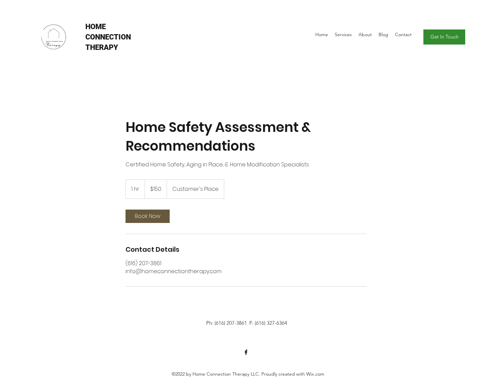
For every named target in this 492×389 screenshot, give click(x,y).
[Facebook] (246, 352)
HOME (95, 26)
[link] (148, 216)
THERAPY (101, 47)
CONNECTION (108, 37)
